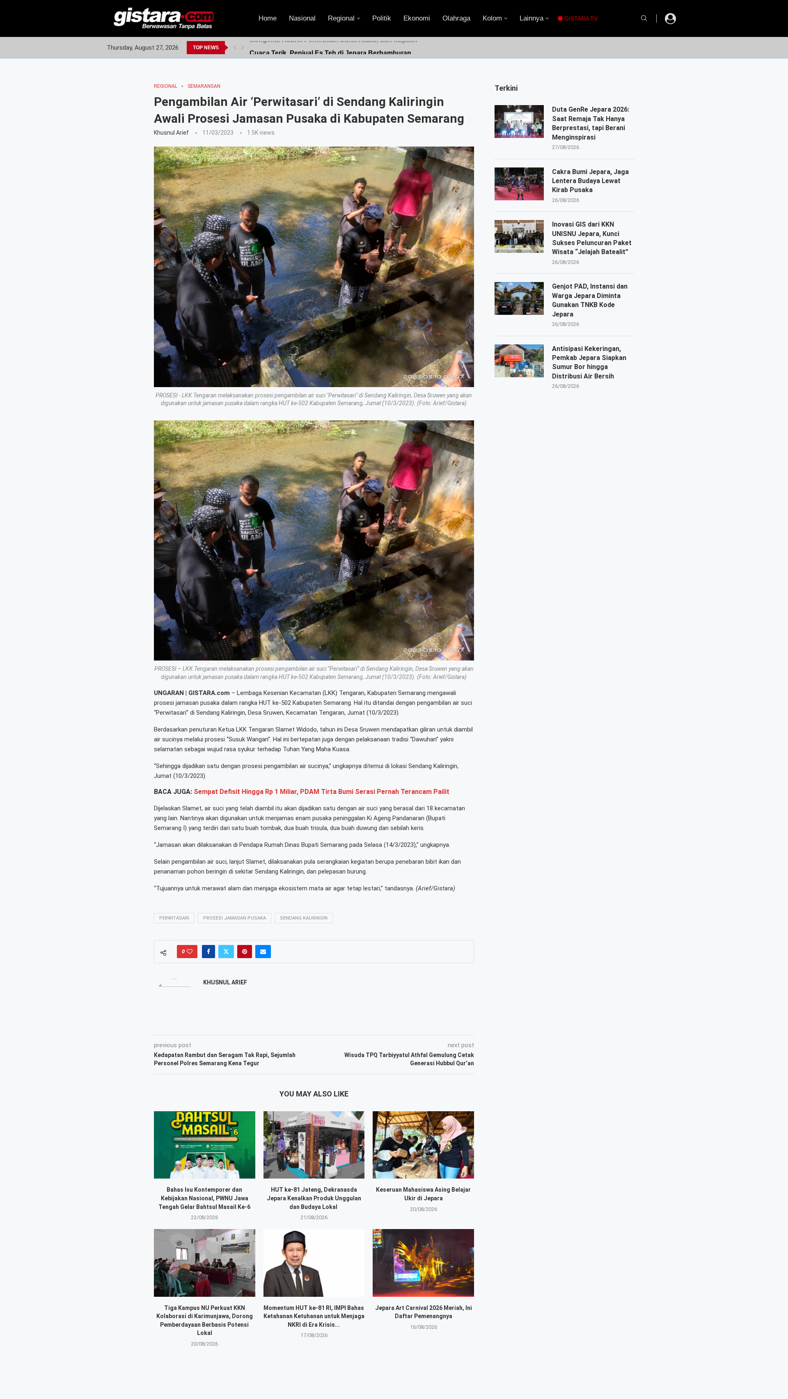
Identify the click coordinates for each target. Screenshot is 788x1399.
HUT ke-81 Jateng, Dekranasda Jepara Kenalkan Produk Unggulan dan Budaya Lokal (314, 1198)
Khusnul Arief (171, 132)
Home (268, 18)
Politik (381, 18)
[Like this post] (189, 951)
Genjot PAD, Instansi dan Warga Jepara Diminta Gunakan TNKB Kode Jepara (590, 300)
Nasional (302, 18)
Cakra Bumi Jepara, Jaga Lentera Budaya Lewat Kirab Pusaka (590, 181)
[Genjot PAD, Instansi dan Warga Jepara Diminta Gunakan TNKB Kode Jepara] (519, 298)
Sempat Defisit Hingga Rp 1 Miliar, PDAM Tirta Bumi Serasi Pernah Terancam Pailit (321, 792)
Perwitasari (174, 918)
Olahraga (456, 18)
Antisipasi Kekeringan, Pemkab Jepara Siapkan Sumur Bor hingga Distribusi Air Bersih (589, 362)
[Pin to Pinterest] (244, 951)
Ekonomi (416, 18)
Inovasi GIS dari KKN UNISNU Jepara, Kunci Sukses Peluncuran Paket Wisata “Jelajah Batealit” (592, 238)
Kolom (492, 18)
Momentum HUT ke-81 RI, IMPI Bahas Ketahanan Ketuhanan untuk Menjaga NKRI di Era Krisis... (313, 1316)
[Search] (644, 18)
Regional (341, 18)
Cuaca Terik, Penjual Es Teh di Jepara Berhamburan (330, 47)
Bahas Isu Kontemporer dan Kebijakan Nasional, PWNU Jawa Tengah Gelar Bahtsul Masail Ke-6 (204, 1198)
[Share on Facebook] (208, 951)
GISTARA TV (580, 18)
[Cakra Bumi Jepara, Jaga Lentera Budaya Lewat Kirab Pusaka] (519, 183)
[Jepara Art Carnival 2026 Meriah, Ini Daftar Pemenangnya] (423, 1262)
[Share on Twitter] (226, 951)
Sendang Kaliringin (304, 918)
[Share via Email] (263, 951)
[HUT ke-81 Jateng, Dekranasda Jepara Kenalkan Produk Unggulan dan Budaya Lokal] (314, 1145)
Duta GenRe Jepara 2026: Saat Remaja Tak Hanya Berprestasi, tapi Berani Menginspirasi (590, 123)
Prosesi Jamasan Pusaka (234, 918)
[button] (234, 47)
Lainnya (531, 18)
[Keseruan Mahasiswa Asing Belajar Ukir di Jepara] (423, 1145)
